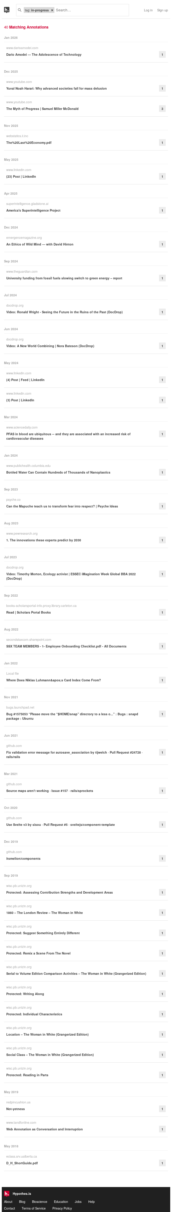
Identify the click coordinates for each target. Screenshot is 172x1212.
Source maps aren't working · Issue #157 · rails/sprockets (49, 790)
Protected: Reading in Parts (27, 1075)
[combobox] (89, 10)
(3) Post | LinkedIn (20, 400)
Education (61, 1201)
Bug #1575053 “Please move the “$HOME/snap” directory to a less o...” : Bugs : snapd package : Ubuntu (72, 716)
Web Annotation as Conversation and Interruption (44, 1129)
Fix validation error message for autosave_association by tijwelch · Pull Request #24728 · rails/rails (74, 754)
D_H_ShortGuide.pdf (22, 1163)
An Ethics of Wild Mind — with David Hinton (39, 244)
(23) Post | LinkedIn (21, 176)
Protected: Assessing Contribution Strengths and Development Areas (59, 892)
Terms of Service (34, 1208)
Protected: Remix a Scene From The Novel (38, 953)
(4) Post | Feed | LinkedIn (25, 379)
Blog (22, 1201)
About (8, 1201)
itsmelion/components (23, 858)
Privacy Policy (62, 1208)
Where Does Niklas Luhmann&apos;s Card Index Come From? (53, 680)
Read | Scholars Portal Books (28, 612)
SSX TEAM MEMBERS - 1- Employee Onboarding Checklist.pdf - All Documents (66, 646)
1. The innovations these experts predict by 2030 (43, 540)
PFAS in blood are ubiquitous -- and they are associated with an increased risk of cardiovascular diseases (68, 436)
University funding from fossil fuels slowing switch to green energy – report (64, 278)
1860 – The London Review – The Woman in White (44, 912)
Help (91, 1201)
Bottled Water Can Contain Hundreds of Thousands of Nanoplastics (58, 472)
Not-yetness (15, 1109)
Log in (148, 10)
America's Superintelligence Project (33, 210)
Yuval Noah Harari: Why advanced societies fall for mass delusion (56, 88)
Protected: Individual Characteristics (34, 1014)
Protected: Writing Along (25, 993)
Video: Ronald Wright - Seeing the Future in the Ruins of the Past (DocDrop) (64, 312)
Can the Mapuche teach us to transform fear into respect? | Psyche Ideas (62, 506)
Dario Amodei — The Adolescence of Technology (44, 54)
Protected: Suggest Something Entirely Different (43, 933)
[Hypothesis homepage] (10, 10)
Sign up (162, 10)
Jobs (78, 1201)
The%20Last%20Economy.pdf (29, 142)
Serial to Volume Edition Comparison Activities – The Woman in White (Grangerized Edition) (76, 973)
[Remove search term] (52, 10)
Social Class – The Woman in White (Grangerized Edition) (50, 1054)
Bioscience (39, 1201)
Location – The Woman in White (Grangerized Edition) (47, 1034)
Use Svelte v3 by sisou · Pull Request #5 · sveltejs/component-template (60, 824)
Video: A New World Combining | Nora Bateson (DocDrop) (50, 346)
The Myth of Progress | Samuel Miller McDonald (42, 108)
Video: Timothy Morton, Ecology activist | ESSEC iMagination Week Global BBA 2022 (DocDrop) (71, 576)
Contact (9, 1208)
